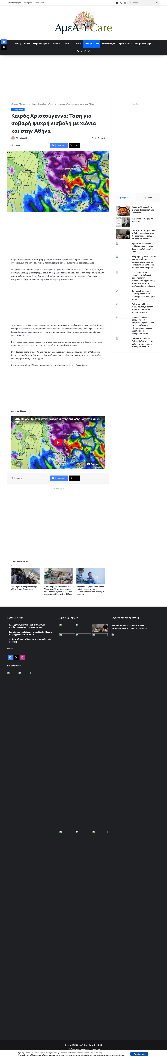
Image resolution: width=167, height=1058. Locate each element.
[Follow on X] (26, 138)
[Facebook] (4, 41)
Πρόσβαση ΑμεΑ (14, 3)
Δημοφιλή (147, 197)
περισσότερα (118, 1055)
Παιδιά (55, 44)
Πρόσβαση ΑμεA (145, 44)
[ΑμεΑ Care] (83, 22)
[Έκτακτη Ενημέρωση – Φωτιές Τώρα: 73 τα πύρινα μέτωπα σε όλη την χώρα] (123, 294)
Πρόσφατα (124, 197)
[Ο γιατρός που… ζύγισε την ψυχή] (123, 222)
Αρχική (17, 44)
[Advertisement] (83, 76)
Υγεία (76, 44)
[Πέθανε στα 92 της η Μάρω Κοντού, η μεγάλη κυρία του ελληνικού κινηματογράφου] (123, 308)
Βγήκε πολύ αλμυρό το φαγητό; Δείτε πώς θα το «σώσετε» (143, 210)
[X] (4, 47)
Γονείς (66, 44)
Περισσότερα (124, 44)
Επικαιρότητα (91, 44)
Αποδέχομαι (139, 1054)
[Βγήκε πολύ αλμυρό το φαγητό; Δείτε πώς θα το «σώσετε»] (123, 211)
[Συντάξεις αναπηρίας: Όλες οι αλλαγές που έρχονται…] (25, 576)
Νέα (26, 44)
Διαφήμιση (28, 3)
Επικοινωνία (39, 3)
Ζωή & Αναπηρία (40, 44)
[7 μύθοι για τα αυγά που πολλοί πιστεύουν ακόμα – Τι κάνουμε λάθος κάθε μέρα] (123, 247)
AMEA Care (20, 138)
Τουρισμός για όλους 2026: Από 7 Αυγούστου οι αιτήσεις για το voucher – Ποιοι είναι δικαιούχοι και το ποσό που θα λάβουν (144, 262)
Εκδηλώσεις (107, 44)
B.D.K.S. (99, 1045)
